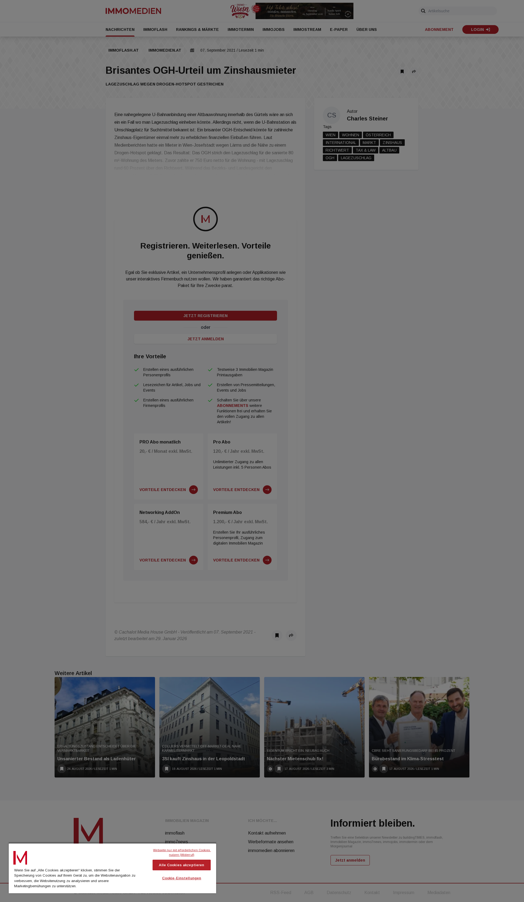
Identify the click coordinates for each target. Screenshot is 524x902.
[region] (112, 867)
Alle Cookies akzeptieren (181, 865)
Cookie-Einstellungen (181, 878)
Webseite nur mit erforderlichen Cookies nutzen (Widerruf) (182, 852)
